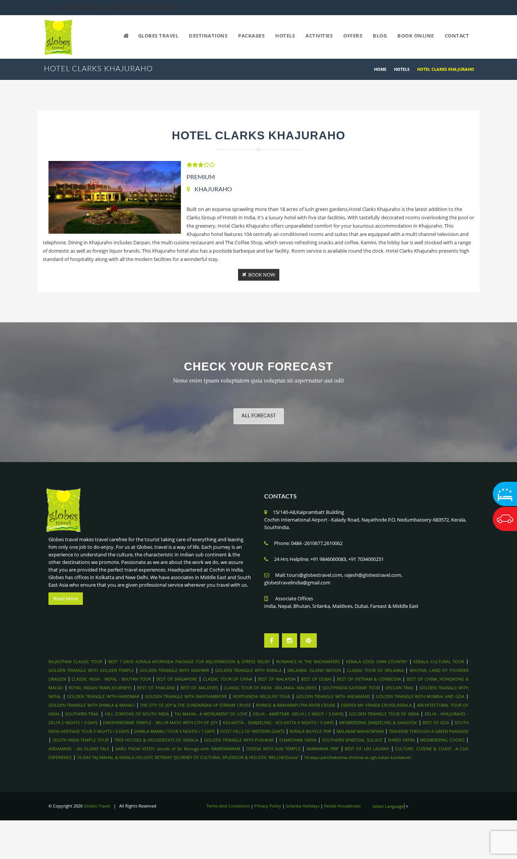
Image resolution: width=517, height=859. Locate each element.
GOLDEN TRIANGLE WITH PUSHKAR (239, 740)
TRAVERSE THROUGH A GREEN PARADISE (429, 731)
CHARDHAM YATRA (297, 740)
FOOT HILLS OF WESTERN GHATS (252, 731)
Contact (457, 35)
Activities (319, 35)
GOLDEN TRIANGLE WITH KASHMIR (174, 670)
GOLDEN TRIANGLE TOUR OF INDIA (384, 714)
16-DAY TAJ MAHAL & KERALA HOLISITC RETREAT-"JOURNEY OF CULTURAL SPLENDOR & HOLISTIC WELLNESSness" (188, 757)
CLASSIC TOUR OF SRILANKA (375, 670)
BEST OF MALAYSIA (276, 679)
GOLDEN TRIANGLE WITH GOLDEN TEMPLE (91, 670)
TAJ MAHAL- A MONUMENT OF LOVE (211, 714)
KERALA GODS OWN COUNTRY (377, 661)
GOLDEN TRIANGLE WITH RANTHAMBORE (186, 696)
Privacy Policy (267, 806)
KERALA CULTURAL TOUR (438, 661)
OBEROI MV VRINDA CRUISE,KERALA (376, 705)
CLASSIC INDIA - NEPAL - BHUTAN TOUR (111, 679)
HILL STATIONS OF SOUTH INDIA (137, 714)
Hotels (285, 35)
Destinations (208, 35)
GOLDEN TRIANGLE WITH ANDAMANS (333, 696)
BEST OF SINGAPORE (176, 679)
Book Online (415, 35)
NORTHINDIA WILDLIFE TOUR (262, 696)
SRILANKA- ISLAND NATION (314, 670)
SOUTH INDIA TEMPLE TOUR (81, 740)
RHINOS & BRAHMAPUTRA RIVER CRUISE (295, 705)
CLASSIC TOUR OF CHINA (227, 679)
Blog (380, 35)
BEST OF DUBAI (316, 679)
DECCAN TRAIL (399, 687)
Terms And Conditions (228, 806)
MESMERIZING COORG (442, 740)
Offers (352, 35)
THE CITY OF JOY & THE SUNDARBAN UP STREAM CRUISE (195, 705)
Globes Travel (158, 35)
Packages (251, 35)
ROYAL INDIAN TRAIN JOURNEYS (100, 687)
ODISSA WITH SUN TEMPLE (273, 748)
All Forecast (258, 416)
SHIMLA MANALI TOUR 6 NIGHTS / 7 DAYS (175, 731)
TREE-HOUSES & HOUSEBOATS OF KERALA (156, 740)
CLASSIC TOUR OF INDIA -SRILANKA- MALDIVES (270, 687)
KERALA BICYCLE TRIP (311, 731)
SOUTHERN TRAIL (82, 714)
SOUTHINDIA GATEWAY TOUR (351, 687)
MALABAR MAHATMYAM (360, 731)
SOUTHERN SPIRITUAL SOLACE (352, 740)
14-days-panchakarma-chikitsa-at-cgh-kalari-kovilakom (357, 757)
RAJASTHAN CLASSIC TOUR (75, 661)
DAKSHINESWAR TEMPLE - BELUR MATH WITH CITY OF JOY (160, 722)
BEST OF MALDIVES (199, 687)
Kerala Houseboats (342, 806)
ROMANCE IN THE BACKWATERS (308, 661)
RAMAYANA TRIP (323, 748)
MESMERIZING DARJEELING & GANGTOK (379, 722)
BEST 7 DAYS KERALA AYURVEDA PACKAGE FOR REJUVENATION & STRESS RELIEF (189, 661)
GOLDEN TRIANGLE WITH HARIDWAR (103, 696)
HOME (380, 69)
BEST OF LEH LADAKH (367, 748)
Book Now (260, 274)
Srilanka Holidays (302, 806)
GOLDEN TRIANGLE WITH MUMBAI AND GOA (420, 696)
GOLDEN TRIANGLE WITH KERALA (248, 670)
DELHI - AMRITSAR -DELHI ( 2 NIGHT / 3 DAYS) (298, 714)
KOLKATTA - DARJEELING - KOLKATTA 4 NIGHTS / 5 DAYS (278, 722)
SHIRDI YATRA (401, 740)
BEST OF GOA (435, 722)
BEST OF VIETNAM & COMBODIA (369, 679)
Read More (65, 598)
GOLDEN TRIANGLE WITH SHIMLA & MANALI (91, 705)
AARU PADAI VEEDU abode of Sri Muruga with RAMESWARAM (177, 748)
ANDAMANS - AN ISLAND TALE (78, 748)
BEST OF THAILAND (156, 687)
